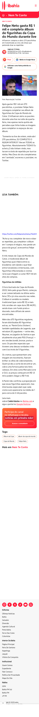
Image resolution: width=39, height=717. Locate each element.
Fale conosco (7, 672)
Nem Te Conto (17, 15)
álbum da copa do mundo (26, 436)
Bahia (4, 617)
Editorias (5, 610)
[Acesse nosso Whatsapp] (31, 605)
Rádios (4, 682)
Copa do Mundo (9, 441)
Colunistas (6, 636)
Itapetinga (6, 651)
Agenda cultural (8, 626)
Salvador (5, 620)
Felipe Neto (23, 441)
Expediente (6, 668)
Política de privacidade (11, 675)
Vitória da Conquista (10, 657)
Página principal (8, 644)
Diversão (5, 623)
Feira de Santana (8, 647)
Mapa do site (7, 678)
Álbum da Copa (9, 436)
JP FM (4, 696)
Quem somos (7, 665)
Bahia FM (5, 693)
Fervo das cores (8, 633)
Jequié (4, 654)
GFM (4, 686)
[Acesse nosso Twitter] (15, 605)
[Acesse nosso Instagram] (4, 605)
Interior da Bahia (8, 640)
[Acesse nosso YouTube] (25, 605)
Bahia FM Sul (7, 689)
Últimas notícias (8, 614)
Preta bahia (6, 630)
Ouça (9, 60)
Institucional (7, 661)
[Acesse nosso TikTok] (20, 605)
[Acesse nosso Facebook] (9, 605)
